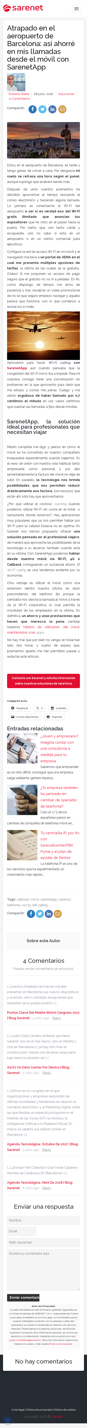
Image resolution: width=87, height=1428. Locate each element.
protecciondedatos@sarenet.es (25, 1340)
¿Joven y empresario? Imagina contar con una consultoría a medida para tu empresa (59, 748)
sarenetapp (48, 899)
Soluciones (66, 94)
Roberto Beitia (19, 94)
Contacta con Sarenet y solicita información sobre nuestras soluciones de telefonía (43, 680)
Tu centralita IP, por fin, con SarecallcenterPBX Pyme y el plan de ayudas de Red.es (60, 845)
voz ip (26, 905)
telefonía (13, 905)
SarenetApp (17, 368)
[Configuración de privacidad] (7, 1420)
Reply (56, 1018)
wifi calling (40, 905)
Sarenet (57, 1417)
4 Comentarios (19, 98)
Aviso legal (17, 1409)
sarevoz (65, 899)
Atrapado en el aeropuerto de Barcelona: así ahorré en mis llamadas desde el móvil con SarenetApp (41, 47)
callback (23, 899)
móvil (35, 899)
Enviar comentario (24, 1297)
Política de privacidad (61, 1344)
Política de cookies (65, 1409)
